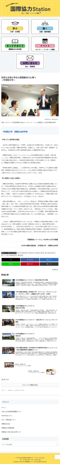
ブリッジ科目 (6, 255)
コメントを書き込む (30, 385)
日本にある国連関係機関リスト (11, 411)
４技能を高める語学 (51, 252)
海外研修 (21, 255)
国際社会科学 (14, 255)
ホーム (4, 407)
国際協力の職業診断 (8, 428)
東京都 (38, 252)
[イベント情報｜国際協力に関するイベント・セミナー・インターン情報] (45, 44)
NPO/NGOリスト (7, 415)
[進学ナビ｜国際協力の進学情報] (15, 27)
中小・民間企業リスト (9, 420)
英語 (43, 252)
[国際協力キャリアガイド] (15, 44)
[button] (49, 264)
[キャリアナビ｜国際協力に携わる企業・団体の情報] (45, 27)
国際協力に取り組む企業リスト (11, 432)
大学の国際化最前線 (23, 252)
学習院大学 (32, 252)
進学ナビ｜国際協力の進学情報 (9, 252)
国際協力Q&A (6, 424)
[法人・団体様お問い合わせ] (30, 61)
